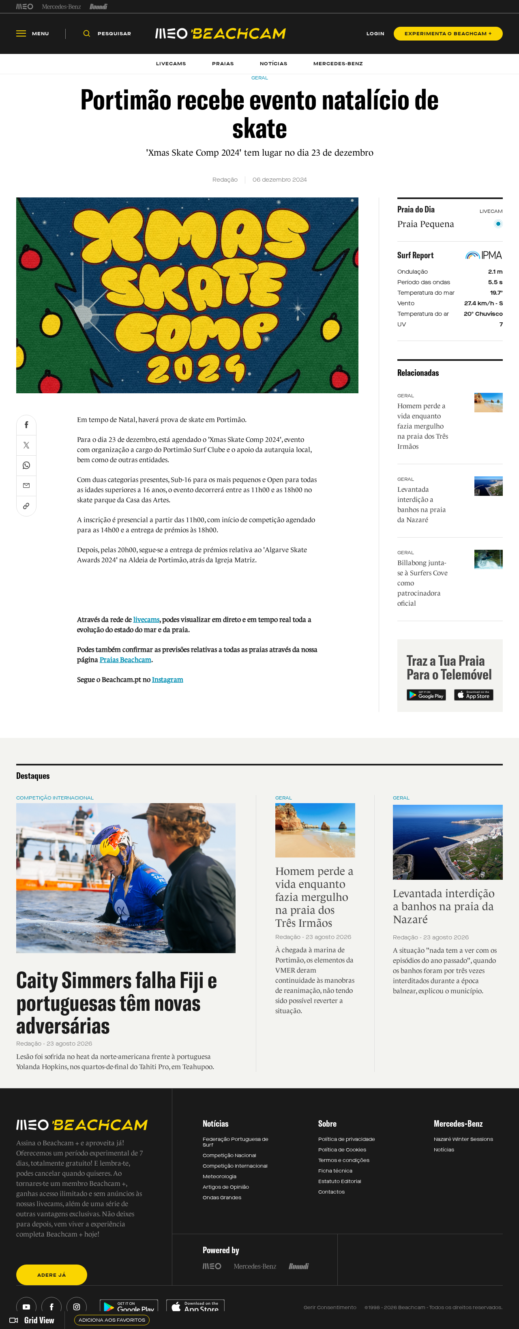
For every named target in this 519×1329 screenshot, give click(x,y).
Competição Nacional (229, 1155)
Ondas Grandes (222, 1197)
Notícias (444, 1150)
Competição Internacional (55, 798)
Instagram (167, 680)
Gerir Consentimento (330, 1307)
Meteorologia (219, 1176)
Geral (405, 396)
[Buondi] (99, 6)
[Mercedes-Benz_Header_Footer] (61, 6)
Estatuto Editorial (339, 1181)
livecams (146, 620)
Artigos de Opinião (226, 1187)
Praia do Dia (416, 209)
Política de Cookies (342, 1150)
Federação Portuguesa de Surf (235, 1142)
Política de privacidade (346, 1139)
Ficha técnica (335, 1171)
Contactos (331, 1192)
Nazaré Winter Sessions (463, 1139)
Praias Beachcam (125, 660)
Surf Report (415, 255)
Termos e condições (343, 1160)
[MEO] (24, 6)
